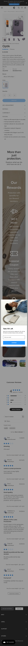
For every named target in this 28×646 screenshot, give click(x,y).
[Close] (25, 301)
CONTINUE (14, 342)
